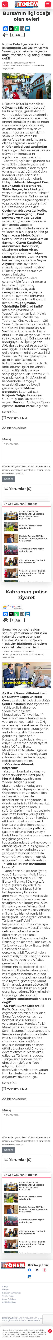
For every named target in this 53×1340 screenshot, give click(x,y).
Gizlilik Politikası (9, 1302)
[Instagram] (45, 1270)
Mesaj (6, 439)
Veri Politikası (8, 1296)
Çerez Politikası (9, 1299)
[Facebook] (30, 1270)
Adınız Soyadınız (14, 428)
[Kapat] (50, 1331)
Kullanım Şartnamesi (11, 1293)
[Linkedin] (30, 1277)
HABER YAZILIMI (9, 1318)
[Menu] (48, 4)
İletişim (5, 1290)
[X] (37, 1270)
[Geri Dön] (5, 4)
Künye (5, 1287)
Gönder (8, 479)
